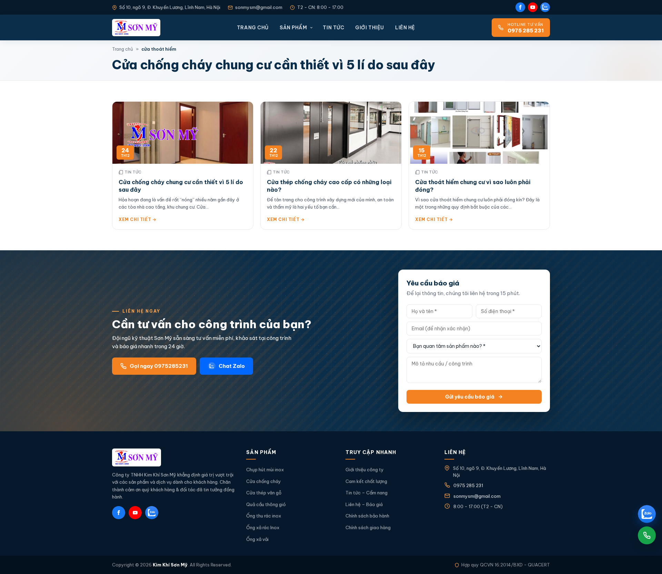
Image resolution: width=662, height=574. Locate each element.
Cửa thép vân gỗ (263, 492)
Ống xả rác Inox (262, 527)
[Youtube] (533, 7)
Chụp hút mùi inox (265, 469)
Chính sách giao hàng (368, 527)
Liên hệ (405, 27)
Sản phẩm (293, 27)
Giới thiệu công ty (364, 469)
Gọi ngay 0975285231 (159, 366)
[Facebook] (520, 7)
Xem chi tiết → (137, 219)
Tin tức (333, 27)
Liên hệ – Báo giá (364, 504)
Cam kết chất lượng (366, 481)
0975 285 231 (468, 485)
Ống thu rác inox (263, 515)
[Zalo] (545, 7)
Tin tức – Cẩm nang (366, 492)
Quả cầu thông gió (266, 504)
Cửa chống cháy (263, 481)
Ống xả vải (257, 539)
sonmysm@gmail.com (258, 7)
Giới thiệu (369, 27)
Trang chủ (253, 27)
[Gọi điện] (647, 535)
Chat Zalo (232, 366)
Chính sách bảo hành (367, 515)
